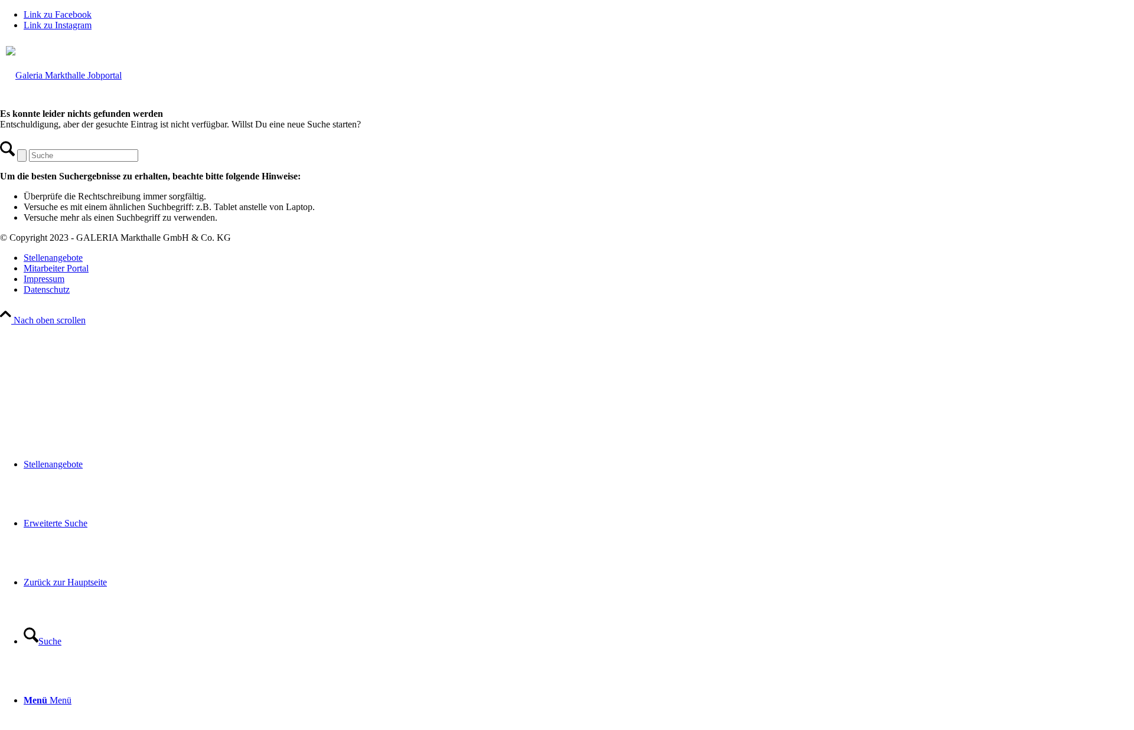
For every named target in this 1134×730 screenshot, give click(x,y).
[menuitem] (579, 464)
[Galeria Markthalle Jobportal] (567, 232)
